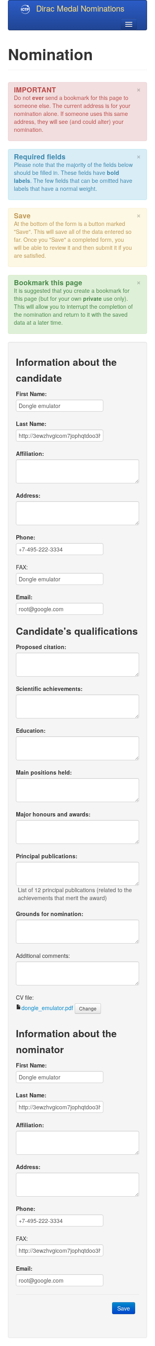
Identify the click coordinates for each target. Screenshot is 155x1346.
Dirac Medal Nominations (80, 8)
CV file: (25, 997)
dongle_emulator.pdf (47, 1008)
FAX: (22, 567)
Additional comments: (43, 955)
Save (123, 1308)
